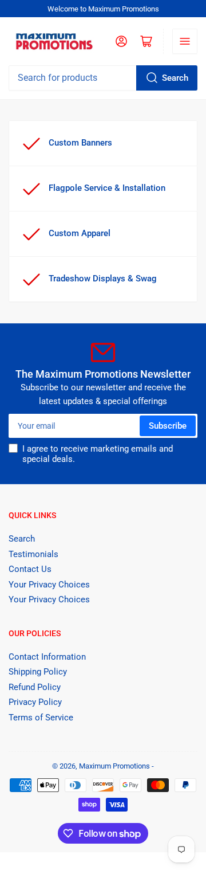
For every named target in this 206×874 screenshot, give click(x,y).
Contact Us (30, 569)
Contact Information (47, 657)
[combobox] (103, 78)
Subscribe (168, 426)
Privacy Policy (35, 702)
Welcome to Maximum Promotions (103, 9)
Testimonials (33, 554)
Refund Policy (35, 687)
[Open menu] (184, 41)
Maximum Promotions (114, 766)
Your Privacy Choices (49, 584)
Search (175, 78)
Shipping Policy (38, 672)
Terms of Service (41, 717)
